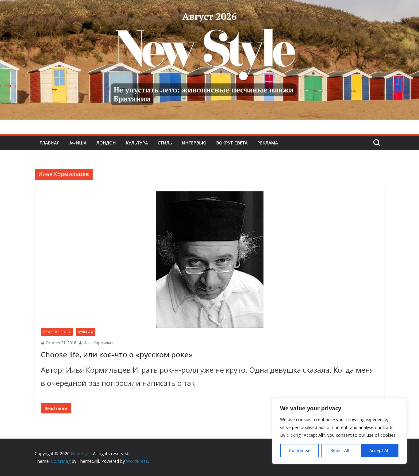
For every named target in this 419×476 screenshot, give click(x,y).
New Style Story (56, 332)
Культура (137, 143)
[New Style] (209, 7)
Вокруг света (232, 143)
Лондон (106, 143)
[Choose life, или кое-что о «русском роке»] (209, 259)
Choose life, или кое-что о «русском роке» (117, 354)
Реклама (267, 143)
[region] (339, 431)
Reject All (339, 450)
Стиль (165, 143)
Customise (299, 450)
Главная (50, 143)
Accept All (379, 450)
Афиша (77, 143)
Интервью (194, 143)
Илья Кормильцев (99, 342)
